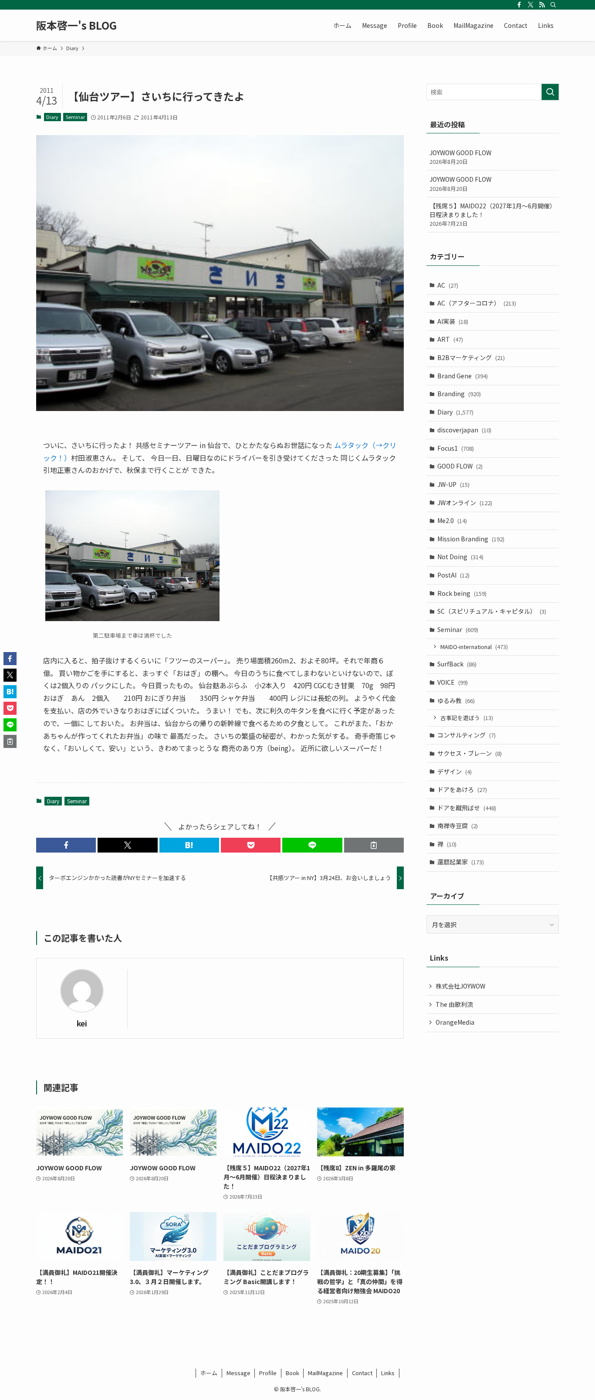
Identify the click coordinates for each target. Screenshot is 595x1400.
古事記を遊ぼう (466, 718)
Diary (52, 116)
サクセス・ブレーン (469, 753)
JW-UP (453, 484)
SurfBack (457, 663)
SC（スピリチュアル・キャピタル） (491, 611)
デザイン (454, 771)
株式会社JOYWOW (460, 986)
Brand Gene (462, 375)
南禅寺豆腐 (457, 825)
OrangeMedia (455, 1022)
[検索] (553, 5)
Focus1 (455, 448)
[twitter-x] (530, 5)
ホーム (208, 1373)
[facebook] (519, 5)
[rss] (542, 5)
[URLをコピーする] (374, 845)
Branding (459, 393)
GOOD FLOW (460, 466)
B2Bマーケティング (471, 357)
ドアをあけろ (462, 789)
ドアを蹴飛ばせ (466, 807)
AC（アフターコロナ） (476, 303)
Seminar (75, 116)
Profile (268, 1373)
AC (447, 285)
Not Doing (460, 556)
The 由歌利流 (454, 1004)
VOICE (452, 682)
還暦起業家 (460, 861)
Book (292, 1373)
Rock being (462, 593)
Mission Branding (470, 538)
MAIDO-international (474, 646)
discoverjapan (464, 429)
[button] (66, 845)
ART (450, 339)
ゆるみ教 (456, 700)
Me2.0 (452, 520)
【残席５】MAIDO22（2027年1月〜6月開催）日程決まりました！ (492, 214)
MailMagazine (325, 1373)
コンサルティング (466, 735)
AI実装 (452, 321)
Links (388, 1373)
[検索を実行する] (550, 92)
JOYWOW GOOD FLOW (460, 157)
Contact (362, 1373)
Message (238, 1373)
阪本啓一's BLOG (76, 25)
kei (82, 1023)
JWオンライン (464, 502)
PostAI (453, 575)
